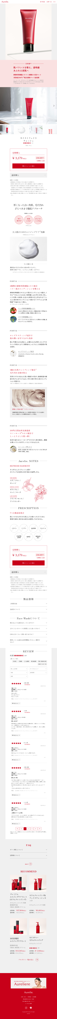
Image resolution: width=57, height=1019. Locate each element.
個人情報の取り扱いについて (28, 1001)
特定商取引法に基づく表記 (35, 193)
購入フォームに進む (28, 166)
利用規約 (29, 996)
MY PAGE (42, 2)
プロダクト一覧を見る (25, 960)
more (26, 864)
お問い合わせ (23, 996)
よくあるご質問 (28, 1003)
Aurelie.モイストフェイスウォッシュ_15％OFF (26, 698)
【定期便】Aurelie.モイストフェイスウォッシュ (26, 790)
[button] (54, 106)
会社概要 (34, 996)
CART (49, 2)
